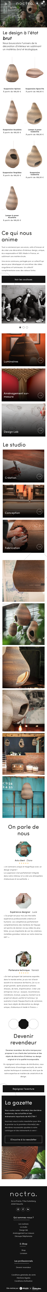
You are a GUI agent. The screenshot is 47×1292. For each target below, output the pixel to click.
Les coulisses (23, 1224)
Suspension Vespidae (12, 172)
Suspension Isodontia (35, 173)
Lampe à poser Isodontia (35, 130)
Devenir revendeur (23, 1267)
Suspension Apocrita (35, 88)
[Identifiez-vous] (37, 3)
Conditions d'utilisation (23, 1281)
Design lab (23, 1230)
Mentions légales (23, 1278)
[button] (20, 327)
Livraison (23, 1253)
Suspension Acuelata (12, 129)
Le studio (23, 1227)
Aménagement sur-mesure (23, 1233)
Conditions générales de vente (23, 1274)
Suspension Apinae (12, 88)
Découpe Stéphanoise (23, 1236)
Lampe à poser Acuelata (12, 216)
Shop (24, 1250)
